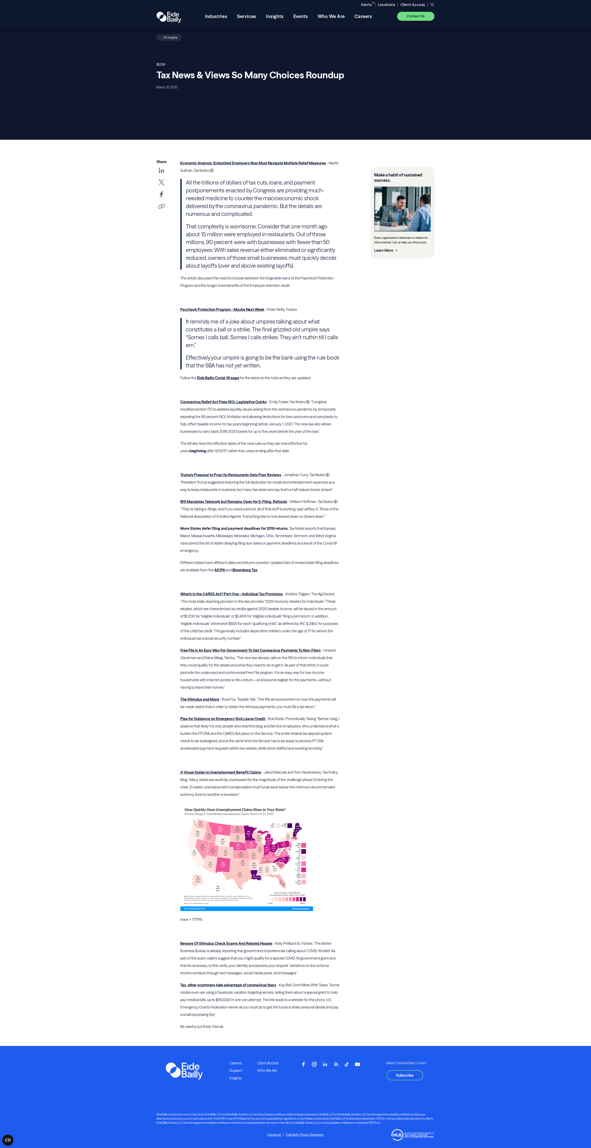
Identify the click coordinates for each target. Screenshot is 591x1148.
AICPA (219, 570)
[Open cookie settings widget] (7, 1140)
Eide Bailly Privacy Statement (305, 1134)
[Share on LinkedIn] (161, 173)
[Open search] (432, 5)
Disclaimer (274, 1134)
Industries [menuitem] (216, 16)
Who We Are (267, 1070)
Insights (235, 1078)
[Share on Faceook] (161, 197)
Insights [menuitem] (274, 16)
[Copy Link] (161, 207)
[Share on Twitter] (161, 185)
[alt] (169, 16)
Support (235, 1070)
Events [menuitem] (300, 16)
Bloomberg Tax (244, 570)
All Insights (170, 37)
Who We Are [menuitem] (331, 16)
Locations (386, 4)
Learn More (383, 250)
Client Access (413, 4)
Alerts (366, 4)
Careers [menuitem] (363, 16)
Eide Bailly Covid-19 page (218, 378)
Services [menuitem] (246, 16)
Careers (235, 1063)
